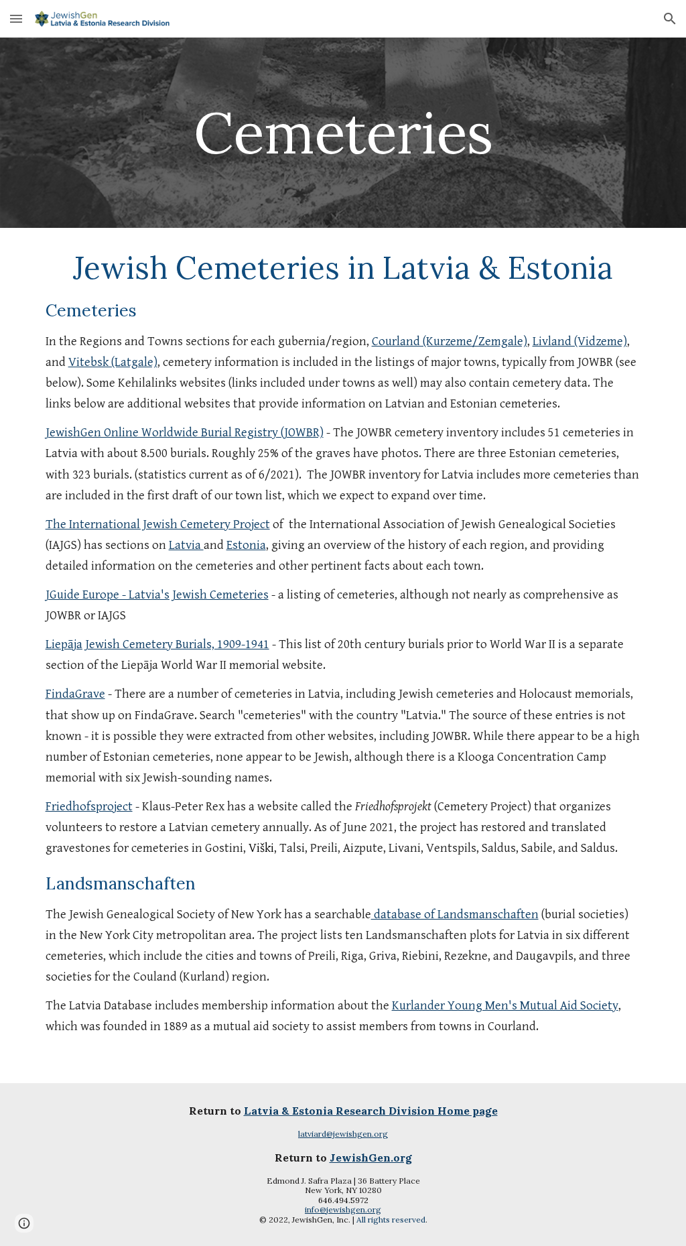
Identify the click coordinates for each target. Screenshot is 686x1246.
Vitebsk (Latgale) (112, 362)
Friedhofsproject (89, 807)
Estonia (246, 545)
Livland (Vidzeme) (580, 341)
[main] (342, 132)
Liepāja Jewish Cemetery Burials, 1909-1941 (157, 644)
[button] (16, 18)
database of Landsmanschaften (455, 915)
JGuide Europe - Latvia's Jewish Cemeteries (157, 595)
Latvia (186, 545)
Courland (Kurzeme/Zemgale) (449, 341)
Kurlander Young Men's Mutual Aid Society (505, 1006)
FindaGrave (75, 694)
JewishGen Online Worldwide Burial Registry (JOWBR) (185, 433)
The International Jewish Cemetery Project (158, 524)
